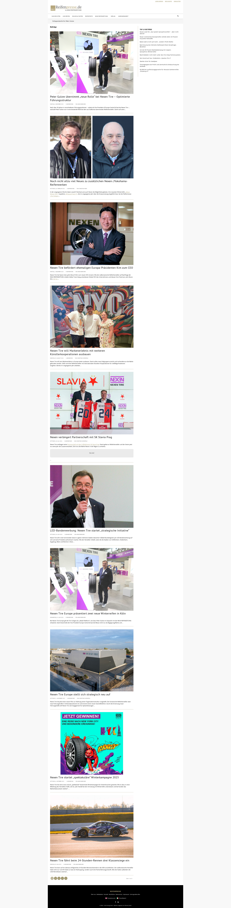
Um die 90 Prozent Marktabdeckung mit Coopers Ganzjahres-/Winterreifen (155, 51)
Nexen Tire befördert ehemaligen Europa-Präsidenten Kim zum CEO (91, 267)
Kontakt (106, 894)
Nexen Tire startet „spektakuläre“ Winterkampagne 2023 (84, 777)
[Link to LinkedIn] (118, 902)
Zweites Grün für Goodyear (148, 61)
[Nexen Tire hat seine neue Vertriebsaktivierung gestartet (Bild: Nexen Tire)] (91, 743)
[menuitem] (159, 1)
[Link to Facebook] (115, 902)
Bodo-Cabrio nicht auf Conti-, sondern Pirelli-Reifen (156, 42)
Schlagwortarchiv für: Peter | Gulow (63, 21)
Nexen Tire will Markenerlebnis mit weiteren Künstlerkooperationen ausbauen (77, 352)
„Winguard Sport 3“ (71, 194)
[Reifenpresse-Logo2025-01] (66, 8)
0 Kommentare (69, 104)
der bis (55, 279)
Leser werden (159, 1)
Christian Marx (83, 188)
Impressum (126, 894)
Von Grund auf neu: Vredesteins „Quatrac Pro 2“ (155, 58)
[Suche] (179, 16)
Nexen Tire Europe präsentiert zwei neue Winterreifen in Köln (88, 613)
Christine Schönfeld (82, 358)
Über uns (93, 894)
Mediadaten (100, 894)
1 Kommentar (69, 358)
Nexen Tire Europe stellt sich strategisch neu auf (80, 694)
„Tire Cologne (54, 196)
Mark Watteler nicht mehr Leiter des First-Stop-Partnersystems (160, 55)
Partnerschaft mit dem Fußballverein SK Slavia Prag (83, 444)
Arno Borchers (82, 104)
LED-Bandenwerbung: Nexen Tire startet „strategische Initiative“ (89, 530)
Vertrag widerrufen (135, 894)
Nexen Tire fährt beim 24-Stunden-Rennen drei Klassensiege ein (89, 860)
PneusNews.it (122, 898)
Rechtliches (112, 894)
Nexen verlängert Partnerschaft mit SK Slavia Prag (81, 437)
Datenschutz (119, 894)
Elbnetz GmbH (128, 905)
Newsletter (177, 1)
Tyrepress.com (111, 898)
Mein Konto (168, 1)
